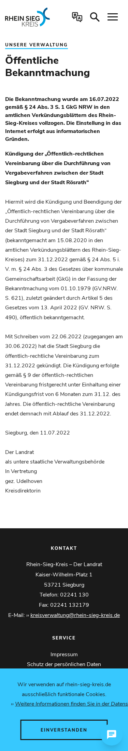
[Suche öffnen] (95, 17)
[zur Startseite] (30, 17)
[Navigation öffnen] (112, 17)
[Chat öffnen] (112, 735)
